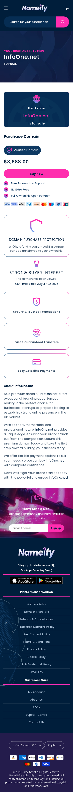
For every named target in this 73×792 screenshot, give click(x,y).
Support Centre (36, 715)
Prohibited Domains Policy (36, 627)
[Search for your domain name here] (62, 21)
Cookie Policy (36, 657)
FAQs (36, 707)
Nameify (26, 772)
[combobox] (30, 21)
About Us (36, 700)
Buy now (36, 174)
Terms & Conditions (36, 642)
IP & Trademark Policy (36, 664)
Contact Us (36, 722)
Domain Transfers (36, 612)
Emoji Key (36, 672)
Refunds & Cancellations (36, 619)
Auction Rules (36, 604)
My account (36, 692)
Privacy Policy (36, 649)
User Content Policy (36, 634)
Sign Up (56, 528)
